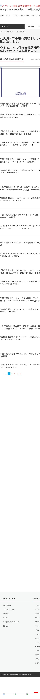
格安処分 (5, 617)
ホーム (3, 36)
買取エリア (10, 36)
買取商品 (31, 30)
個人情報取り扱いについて (11, 626)
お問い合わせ (7, 609)
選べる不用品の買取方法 (11, 62)
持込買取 (5, 621)
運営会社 (5, 630)
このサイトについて (9, 613)
